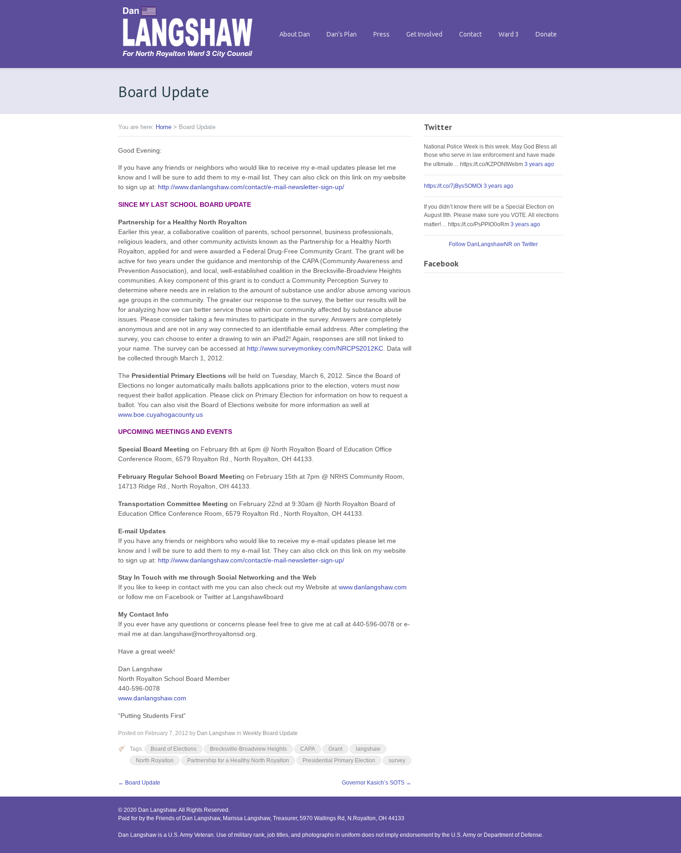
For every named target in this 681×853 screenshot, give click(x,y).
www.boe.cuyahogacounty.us (160, 414)
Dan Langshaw (216, 733)
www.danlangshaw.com (373, 587)
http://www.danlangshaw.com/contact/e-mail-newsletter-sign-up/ (251, 187)
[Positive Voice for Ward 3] (187, 59)
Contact (470, 34)
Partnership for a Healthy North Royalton (238, 760)
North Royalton (155, 760)
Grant (335, 749)
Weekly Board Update (270, 733)
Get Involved (424, 34)
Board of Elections (173, 749)
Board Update (139, 782)
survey (397, 760)
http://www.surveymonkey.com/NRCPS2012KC (315, 348)
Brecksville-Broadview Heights (248, 749)
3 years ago (539, 164)
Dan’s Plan (342, 34)
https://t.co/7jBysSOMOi (453, 186)
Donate (546, 34)
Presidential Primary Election (339, 760)
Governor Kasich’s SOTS (376, 782)
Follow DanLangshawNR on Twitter (493, 244)
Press (381, 34)
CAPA (307, 749)
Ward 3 (508, 34)
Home (163, 127)
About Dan (294, 34)
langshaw (368, 749)
